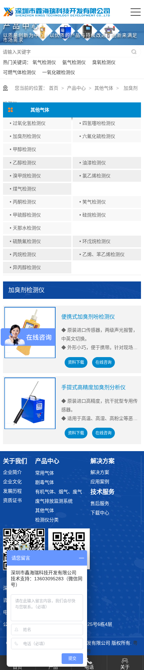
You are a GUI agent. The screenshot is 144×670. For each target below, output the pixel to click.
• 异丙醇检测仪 (25, 267)
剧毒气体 (44, 482)
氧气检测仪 (44, 62)
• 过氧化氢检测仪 (28, 123)
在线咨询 (103, 362)
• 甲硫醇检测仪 (25, 215)
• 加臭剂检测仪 (25, 136)
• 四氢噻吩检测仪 (97, 123)
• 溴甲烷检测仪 (25, 175)
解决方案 (99, 472)
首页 (54, 88)
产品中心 (76, 88)
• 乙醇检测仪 (23, 162)
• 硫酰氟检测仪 (25, 241)
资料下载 (76, 362)
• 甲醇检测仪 (23, 149)
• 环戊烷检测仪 (95, 241)
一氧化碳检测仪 (58, 72)
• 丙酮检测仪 (23, 201)
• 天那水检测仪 (25, 228)
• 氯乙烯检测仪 (95, 175)
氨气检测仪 (74, 62)
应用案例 (99, 481)
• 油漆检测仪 (92, 162)
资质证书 (12, 500)
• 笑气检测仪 (92, 201)
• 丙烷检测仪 (23, 254)
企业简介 (12, 472)
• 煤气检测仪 (23, 188)
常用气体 (44, 473)
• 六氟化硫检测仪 (97, 136)
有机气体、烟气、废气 (58, 491)
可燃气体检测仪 (19, 72)
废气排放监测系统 (54, 501)
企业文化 (12, 481)
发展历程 (12, 491)
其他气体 (103, 88)
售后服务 (99, 503)
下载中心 (99, 512)
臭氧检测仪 (104, 62)
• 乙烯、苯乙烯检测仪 (102, 254)
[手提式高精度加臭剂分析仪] (30, 403)
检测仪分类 (47, 519)
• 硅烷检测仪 (92, 215)
